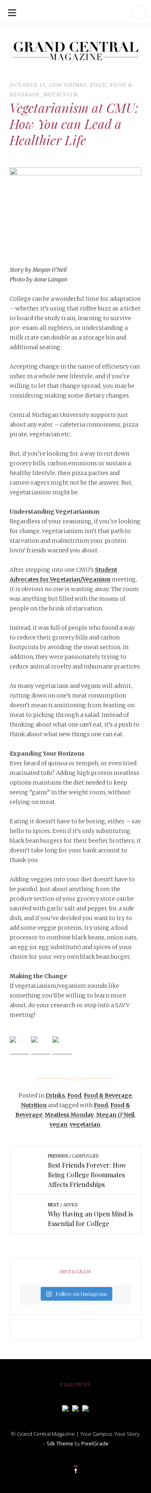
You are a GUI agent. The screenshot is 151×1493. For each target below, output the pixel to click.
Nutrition (60, 95)
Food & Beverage (108, 1095)
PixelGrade (95, 1443)
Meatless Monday (69, 1114)
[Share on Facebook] (19, 1046)
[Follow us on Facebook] (65, 1407)
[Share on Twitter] (40, 1046)
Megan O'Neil (115, 1114)
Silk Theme (60, 1443)
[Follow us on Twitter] (75, 1407)
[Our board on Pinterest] (85, 1407)
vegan (58, 1124)
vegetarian (85, 1124)
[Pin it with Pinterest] (62, 1046)
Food (98, 85)
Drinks (75, 85)
